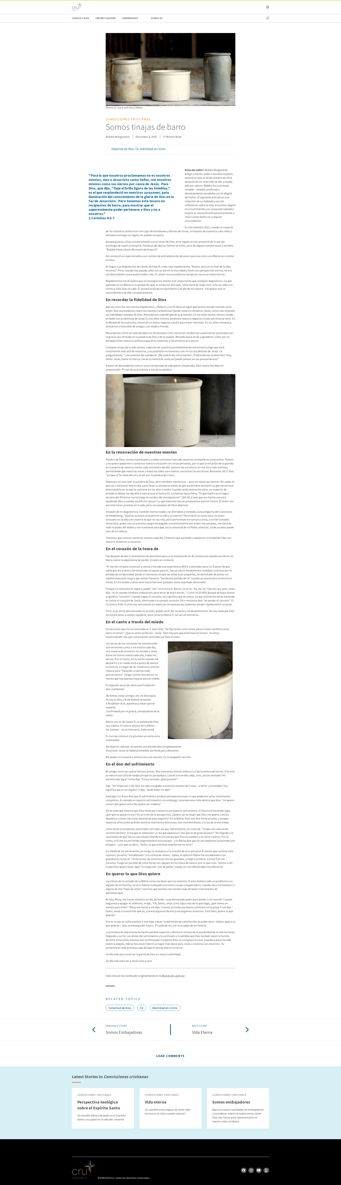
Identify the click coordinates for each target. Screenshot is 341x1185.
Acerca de (157, 18)
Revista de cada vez (173, 975)
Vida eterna (202, 1032)
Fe (137, 149)
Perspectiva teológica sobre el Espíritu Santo (98, 1105)
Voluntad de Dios (122, 149)
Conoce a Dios (80, 18)
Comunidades (130, 18)
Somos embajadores (124, 1032)
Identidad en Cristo (153, 149)
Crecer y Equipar (105, 18)
